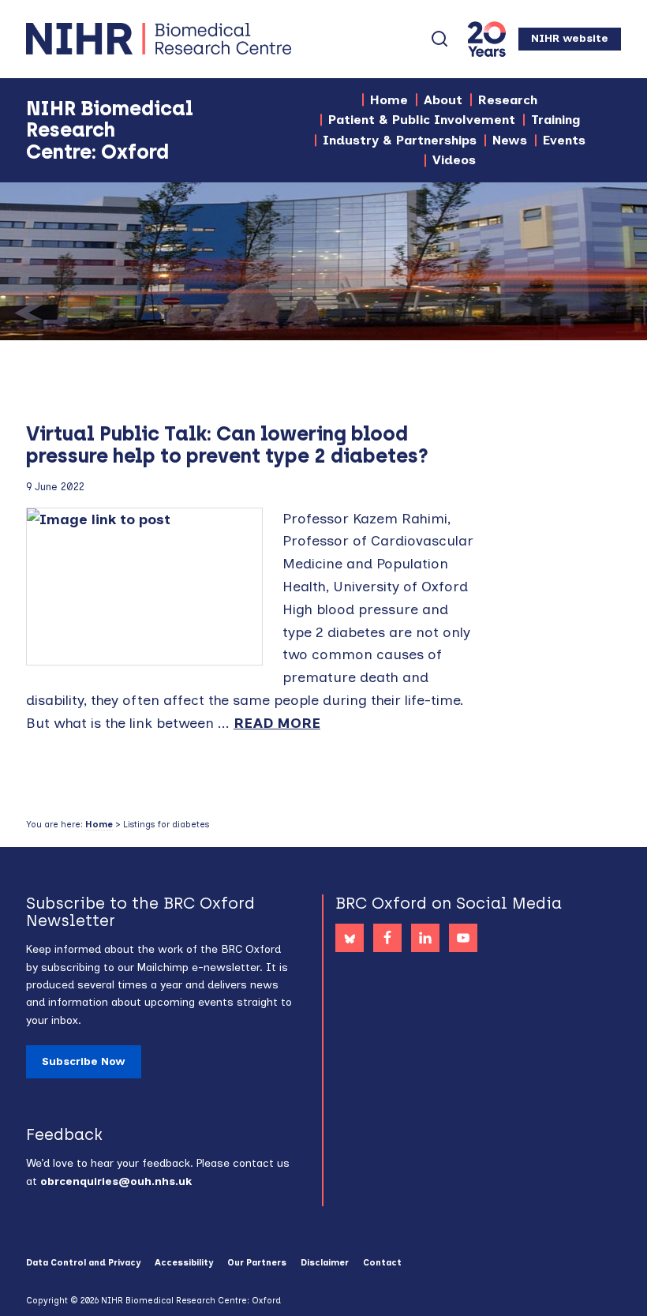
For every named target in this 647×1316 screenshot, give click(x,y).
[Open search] (439, 38)
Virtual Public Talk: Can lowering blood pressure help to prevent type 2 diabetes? (227, 444)
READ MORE (277, 723)
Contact (382, 1263)
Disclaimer (325, 1263)
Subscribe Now (83, 1061)
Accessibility (184, 1263)
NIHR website (569, 38)
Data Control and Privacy (83, 1263)
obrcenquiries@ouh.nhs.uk (116, 1181)
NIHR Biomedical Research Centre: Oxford (215, 38)
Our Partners (256, 1263)
